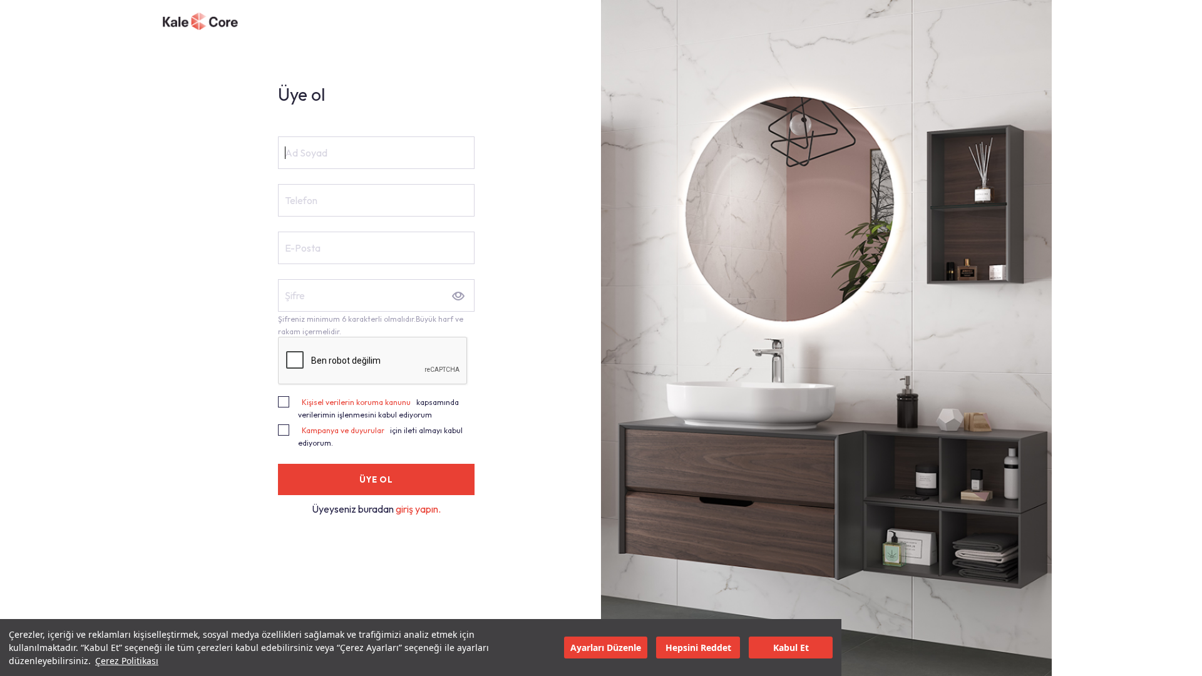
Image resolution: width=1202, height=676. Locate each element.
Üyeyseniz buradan (354, 509)
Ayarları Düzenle (605, 647)
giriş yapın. (418, 509)
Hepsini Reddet (698, 647)
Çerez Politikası (126, 661)
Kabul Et (791, 647)
